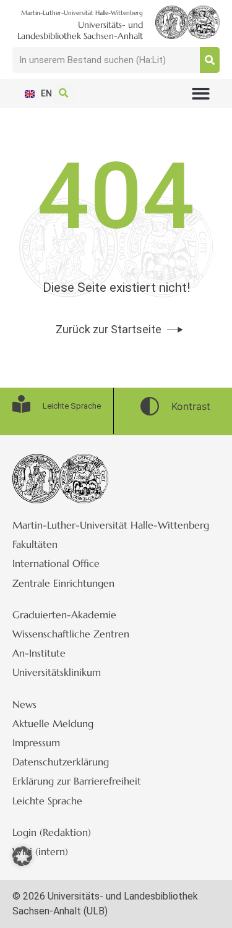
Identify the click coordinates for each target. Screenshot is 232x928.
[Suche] (210, 60)
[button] (201, 93)
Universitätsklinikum (56, 672)
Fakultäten (35, 544)
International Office (56, 563)
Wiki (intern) (40, 851)
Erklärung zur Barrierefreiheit (76, 781)
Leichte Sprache (47, 800)
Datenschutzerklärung (60, 762)
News (24, 704)
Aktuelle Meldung (52, 723)
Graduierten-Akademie (64, 614)
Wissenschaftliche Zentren (70, 634)
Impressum (36, 742)
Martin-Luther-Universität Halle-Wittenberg (110, 525)
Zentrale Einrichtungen (63, 583)
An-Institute (39, 653)
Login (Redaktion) (51, 832)
